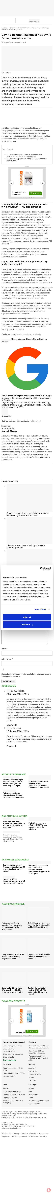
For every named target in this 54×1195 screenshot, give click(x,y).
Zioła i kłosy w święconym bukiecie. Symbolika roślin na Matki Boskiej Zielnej (39, 925)
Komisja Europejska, (32, 405)
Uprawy (32, 1064)
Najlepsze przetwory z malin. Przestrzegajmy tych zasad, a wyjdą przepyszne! (12, 926)
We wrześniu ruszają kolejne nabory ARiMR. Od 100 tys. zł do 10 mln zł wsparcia (14, 824)
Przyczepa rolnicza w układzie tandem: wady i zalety (38, 1058)
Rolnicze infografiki (28, 1133)
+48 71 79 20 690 (11, 1126)
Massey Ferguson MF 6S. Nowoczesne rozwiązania (39, 1047)
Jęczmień (32, 1068)
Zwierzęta (33, 1085)
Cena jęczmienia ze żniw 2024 (13, 1069)
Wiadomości (6, 1133)
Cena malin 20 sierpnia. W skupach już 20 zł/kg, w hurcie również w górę (12, 990)
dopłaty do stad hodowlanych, (20, 402)
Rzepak (32, 1077)
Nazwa (5, 648)
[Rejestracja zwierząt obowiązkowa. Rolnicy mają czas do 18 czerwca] (9, 790)
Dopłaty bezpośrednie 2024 (14, 1094)
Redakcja (43, 1136)
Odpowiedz (12, 725)
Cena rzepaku (8, 1057)
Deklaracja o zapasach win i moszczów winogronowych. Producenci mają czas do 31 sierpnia (39, 869)
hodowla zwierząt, (42, 402)
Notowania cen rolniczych (14, 1042)
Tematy (16, 1133)
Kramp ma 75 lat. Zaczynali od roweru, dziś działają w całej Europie (14, 881)
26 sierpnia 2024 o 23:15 (18, 694)
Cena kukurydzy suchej (12, 1046)
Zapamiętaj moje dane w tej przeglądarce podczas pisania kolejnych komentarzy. (26, 675)
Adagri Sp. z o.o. (35, 1112)
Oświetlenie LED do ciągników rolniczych (37, 1052)
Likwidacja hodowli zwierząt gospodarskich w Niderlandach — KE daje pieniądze (24, 155)
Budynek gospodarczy (12, 1091)
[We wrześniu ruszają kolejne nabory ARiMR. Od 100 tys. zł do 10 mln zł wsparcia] (13, 818)
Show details (40, 609)
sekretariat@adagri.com (11, 1128)
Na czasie (7, 1064)
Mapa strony (43, 1133)
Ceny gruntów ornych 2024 (13, 1073)
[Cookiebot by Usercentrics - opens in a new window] (40, 568)
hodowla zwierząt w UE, (12, 405)
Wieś (5, 1085)
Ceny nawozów (9, 1060)
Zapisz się (6, 426)
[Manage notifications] (49, 1190)
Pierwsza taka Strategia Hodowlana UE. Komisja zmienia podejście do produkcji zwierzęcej (13, 783)
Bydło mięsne (34, 1094)
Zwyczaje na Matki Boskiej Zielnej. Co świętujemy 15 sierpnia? (39, 956)
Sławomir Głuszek (20, 43)
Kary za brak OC (9, 1076)
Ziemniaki (32, 1080)
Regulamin (6, 1136)
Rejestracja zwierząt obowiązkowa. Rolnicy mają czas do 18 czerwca (13, 795)
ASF (30, 1091)
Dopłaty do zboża (10, 1097)
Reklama (34, 1136)
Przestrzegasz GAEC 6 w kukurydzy (13, 1101)
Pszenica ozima (35, 1074)
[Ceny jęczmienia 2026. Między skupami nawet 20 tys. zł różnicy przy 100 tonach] (10, 862)
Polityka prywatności (20, 1136)
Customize (25, 624)
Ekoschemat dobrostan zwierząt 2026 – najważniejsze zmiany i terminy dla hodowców (39, 784)
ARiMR (6, 1088)
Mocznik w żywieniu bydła (39, 1100)
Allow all (27, 617)
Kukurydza (33, 1071)
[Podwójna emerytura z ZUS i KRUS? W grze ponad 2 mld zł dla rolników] (40, 820)
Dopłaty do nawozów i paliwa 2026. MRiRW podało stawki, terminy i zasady (37, 991)
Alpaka (31, 1088)
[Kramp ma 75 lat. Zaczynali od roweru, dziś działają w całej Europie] (9, 876)
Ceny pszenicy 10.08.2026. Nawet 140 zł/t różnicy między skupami (13, 956)
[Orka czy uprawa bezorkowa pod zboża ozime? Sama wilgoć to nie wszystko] (11, 832)
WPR (21, 407)
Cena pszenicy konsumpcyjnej (9, 1050)
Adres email (7, 659)
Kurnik (31, 1097)
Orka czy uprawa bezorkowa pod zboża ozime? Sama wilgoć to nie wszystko (13, 838)
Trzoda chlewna (35, 1104)
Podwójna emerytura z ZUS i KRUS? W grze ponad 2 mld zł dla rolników (38, 826)
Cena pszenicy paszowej (13, 1054)
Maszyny (32, 1042)
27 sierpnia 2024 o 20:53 (18, 731)
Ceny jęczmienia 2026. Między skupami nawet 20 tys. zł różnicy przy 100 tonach (14, 868)
